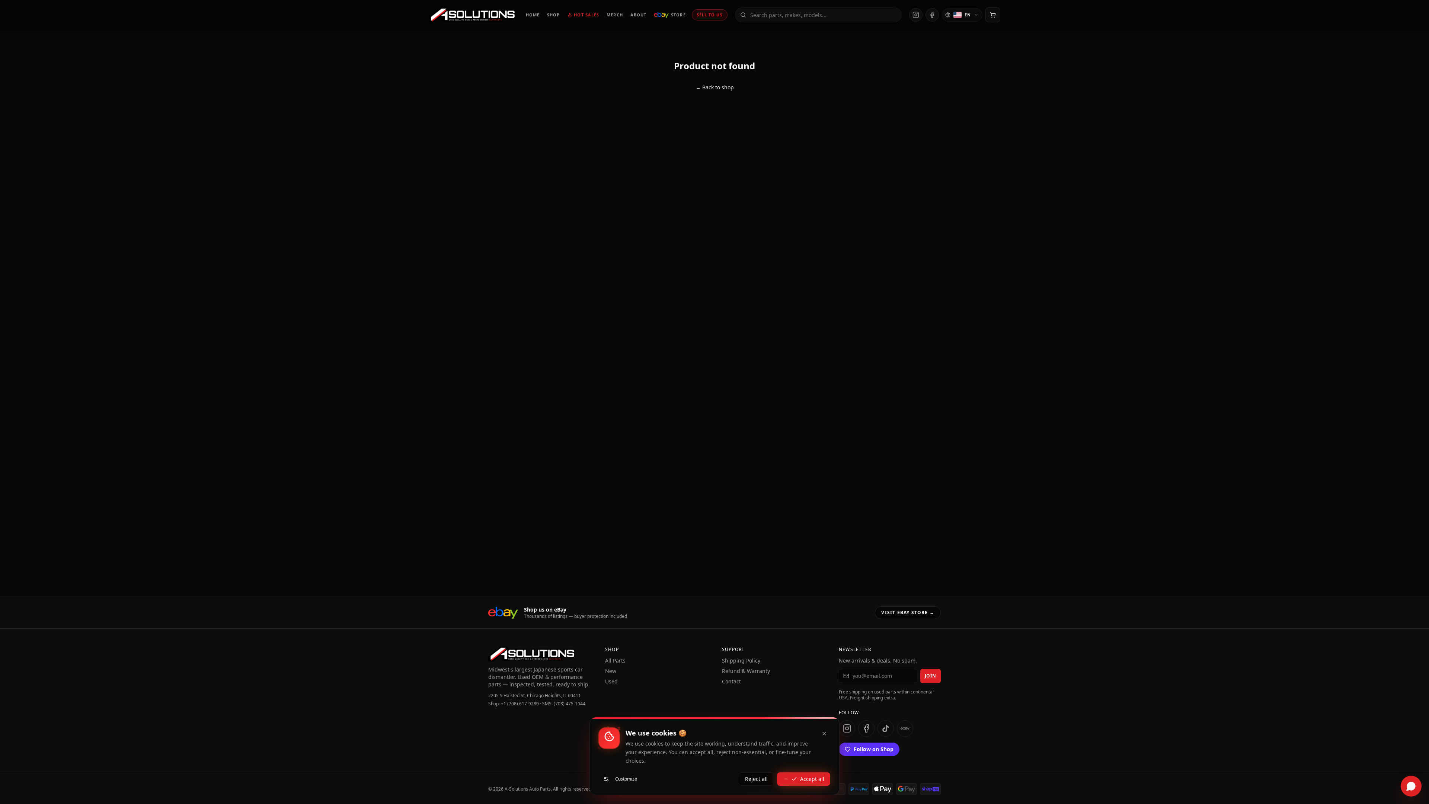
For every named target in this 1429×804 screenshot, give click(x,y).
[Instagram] (916, 15)
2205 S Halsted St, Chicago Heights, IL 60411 (534, 696)
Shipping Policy (741, 660)
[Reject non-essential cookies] (824, 734)
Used (611, 681)
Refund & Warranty (746, 670)
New (610, 670)
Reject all (756, 778)
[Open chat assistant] (1411, 786)
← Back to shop (715, 87)
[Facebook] (932, 15)
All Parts (615, 660)
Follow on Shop (873, 749)
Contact (731, 681)
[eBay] (905, 728)
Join (930, 676)
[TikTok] (885, 728)
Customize (626, 779)
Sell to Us (710, 14)
